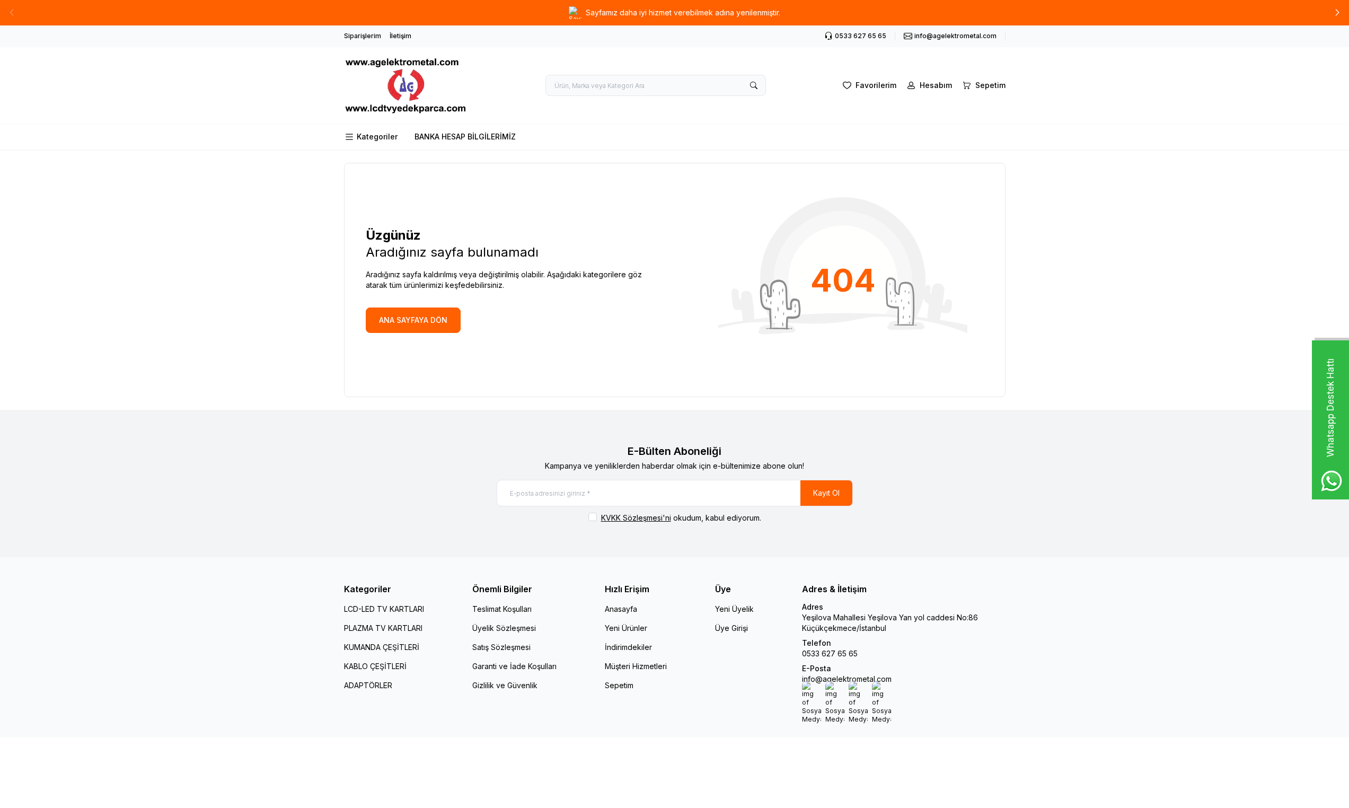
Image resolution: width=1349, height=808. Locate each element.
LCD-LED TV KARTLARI (384, 608)
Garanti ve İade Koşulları (514, 666)
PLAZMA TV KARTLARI (383, 628)
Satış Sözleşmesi (501, 647)
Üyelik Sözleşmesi (504, 628)
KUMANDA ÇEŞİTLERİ (381, 647)
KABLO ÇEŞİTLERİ (375, 666)
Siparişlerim (362, 36)
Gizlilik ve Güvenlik (504, 685)
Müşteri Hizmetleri (636, 666)
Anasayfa (621, 608)
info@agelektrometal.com (847, 678)
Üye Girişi (731, 628)
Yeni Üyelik (734, 608)
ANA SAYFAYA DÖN (413, 319)
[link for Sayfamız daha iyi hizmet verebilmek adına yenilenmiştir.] (674, 12)
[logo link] (407, 85)
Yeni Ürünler (626, 628)
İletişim (400, 36)
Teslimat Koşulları (502, 608)
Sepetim (619, 685)
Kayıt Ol (826, 492)
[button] (1337, 12)
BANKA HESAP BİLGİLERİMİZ (465, 136)
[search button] (754, 85)
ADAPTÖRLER (368, 685)
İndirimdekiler (628, 647)
